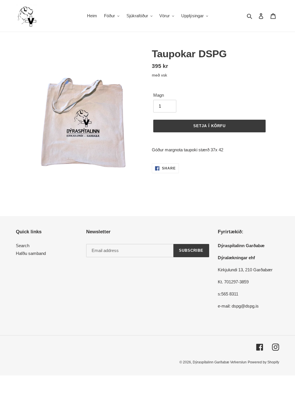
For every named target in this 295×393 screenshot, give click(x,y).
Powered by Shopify (263, 362)
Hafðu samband (31, 253)
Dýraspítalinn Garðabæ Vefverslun (220, 362)
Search (22, 245)
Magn (158, 95)
